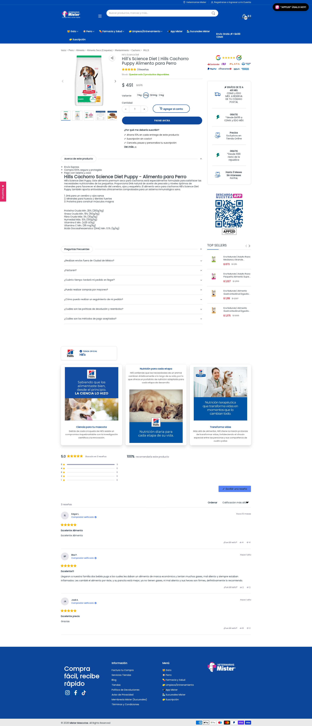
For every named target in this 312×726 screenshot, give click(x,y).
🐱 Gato (166, 670)
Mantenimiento (122, 50)
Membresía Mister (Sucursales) (129, 699)
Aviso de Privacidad (122, 694)
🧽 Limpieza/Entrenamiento (178, 685)
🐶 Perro (167, 675)
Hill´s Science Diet (130, 54)
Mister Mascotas (79, 723)
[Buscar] (213, 13)
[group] (248, 245)
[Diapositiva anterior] (62, 81)
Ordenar (213, 502)
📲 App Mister (170, 689)
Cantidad (127, 102)
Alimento (80, 50)
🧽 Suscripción (170, 699)
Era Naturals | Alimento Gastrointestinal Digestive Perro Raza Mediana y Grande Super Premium (236, 292)
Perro (71, 50)
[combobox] (162, 13)
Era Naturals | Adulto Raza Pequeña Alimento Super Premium (236, 275)
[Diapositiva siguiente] (115, 81)
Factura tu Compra (123, 670)
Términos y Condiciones (125, 704)
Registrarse (220, 2)
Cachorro (135, 50)
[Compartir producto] (112, 58)
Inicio (63, 50)
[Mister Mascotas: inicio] (71, 16)
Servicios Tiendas (121, 675)
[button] (135, 69)
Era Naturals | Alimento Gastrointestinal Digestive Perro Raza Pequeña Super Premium (236, 310)
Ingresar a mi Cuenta (240, 2)
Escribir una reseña (238, 489)
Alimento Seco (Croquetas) (99, 50)
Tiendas (116, 685)
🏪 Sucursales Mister (173, 694)
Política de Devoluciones (125, 689)
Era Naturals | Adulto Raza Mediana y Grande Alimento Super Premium (236, 258)
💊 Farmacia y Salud (173, 679)
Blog (114, 679)
